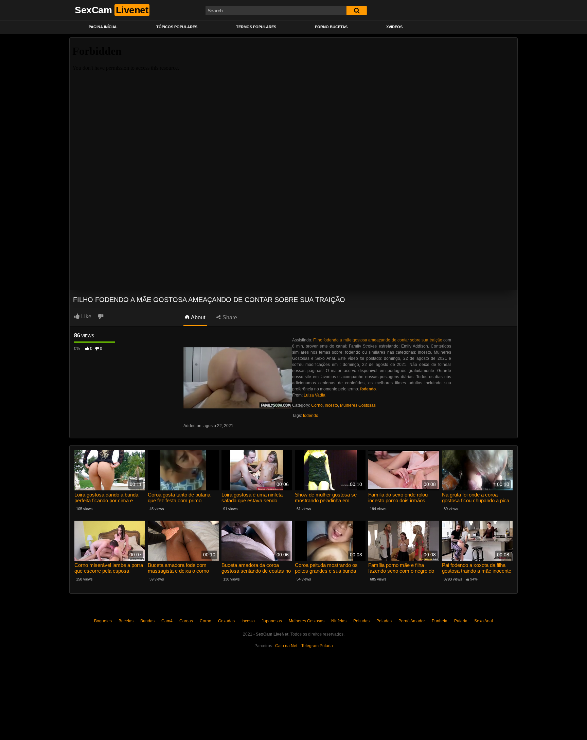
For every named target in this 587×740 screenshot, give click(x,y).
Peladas (384, 621)
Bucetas (126, 621)
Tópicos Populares (176, 27)
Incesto (331, 405)
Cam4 (167, 621)
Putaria (460, 621)
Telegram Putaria (317, 645)
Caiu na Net (286, 645)
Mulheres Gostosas (358, 405)
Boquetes (103, 621)
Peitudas (361, 621)
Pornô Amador (411, 621)
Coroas (186, 621)
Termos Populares (256, 27)
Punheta (439, 621)
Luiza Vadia (314, 395)
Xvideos (394, 27)
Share (229, 317)
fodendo (310, 415)
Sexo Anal (483, 621)
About (197, 317)
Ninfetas (338, 621)
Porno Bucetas (331, 27)
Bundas (147, 621)
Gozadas (226, 621)
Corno (317, 405)
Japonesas (272, 621)
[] (356, 10)
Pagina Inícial (103, 27)
